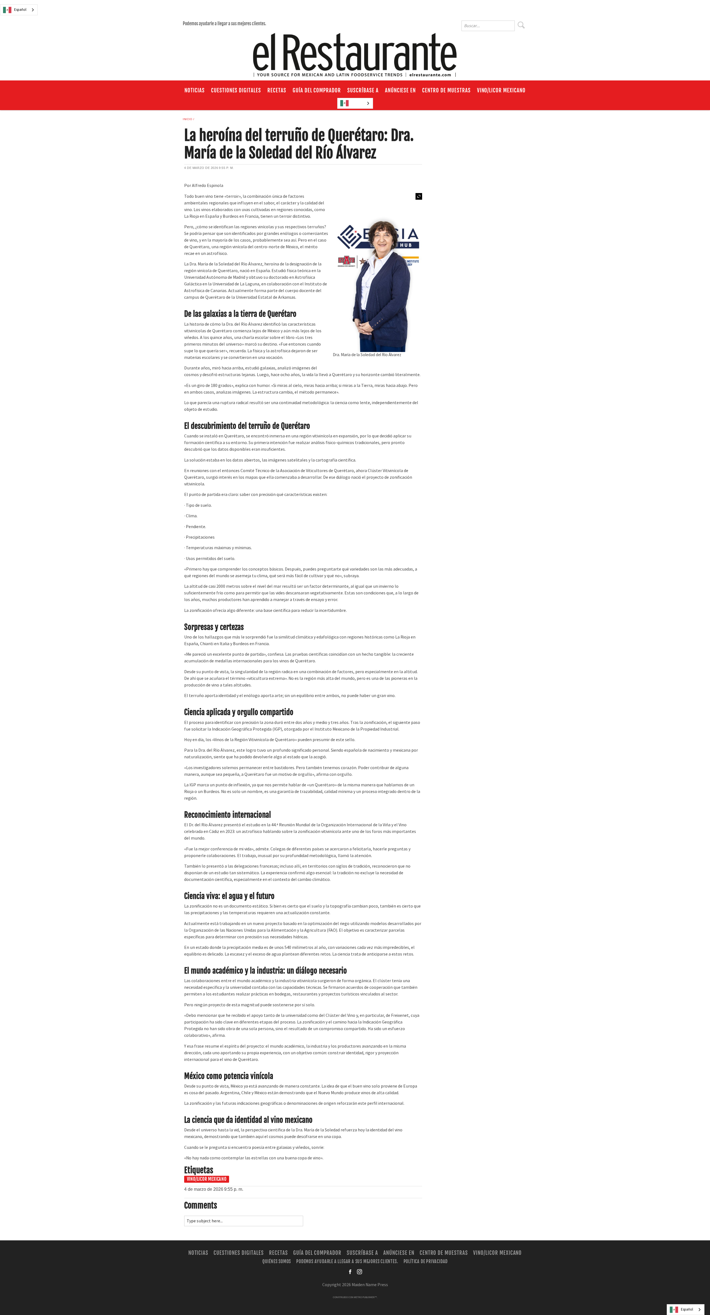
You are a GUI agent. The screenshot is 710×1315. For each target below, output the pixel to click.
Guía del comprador (317, 90)
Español (20, 9)
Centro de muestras (446, 90)
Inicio (187, 119)
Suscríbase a (363, 90)
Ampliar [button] (418, 196)
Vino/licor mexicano (501, 90)
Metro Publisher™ (365, 1297)
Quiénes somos (276, 1261)
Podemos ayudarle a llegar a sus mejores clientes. (224, 23)
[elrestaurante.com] (355, 52)
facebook (350, 1271)
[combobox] (19, 9)
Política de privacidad (426, 1261)
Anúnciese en (400, 90)
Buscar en (524, 26)
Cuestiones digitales (236, 90)
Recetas (276, 90)
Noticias (194, 90)
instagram (359, 1271)
